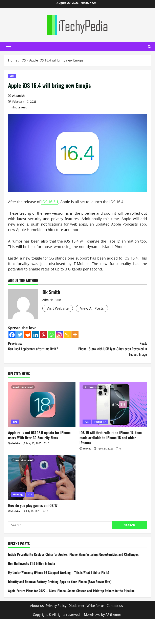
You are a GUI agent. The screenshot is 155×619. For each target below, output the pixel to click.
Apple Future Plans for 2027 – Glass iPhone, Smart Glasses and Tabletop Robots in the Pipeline (71, 590)
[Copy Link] (67, 334)
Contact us (115, 605)
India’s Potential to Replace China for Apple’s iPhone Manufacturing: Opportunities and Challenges (73, 554)
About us (37, 605)
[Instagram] (59, 334)
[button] (8, 46)
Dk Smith (18, 96)
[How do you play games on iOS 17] (41, 477)
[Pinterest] (43, 334)
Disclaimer (76, 605)
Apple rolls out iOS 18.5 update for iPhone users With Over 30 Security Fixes (39, 435)
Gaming (18, 494)
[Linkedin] (35, 334)
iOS (12, 76)
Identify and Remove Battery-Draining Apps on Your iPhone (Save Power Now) (59, 581)
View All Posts (92, 308)
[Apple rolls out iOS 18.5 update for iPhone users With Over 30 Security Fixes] (41, 404)
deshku (15, 443)
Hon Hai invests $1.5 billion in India (31, 563)
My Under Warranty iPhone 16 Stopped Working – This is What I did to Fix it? (59, 572)
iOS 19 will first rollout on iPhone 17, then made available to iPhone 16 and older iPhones (111, 437)
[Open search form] (149, 47)
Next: (112, 349)
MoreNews (92, 614)
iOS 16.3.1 (49, 201)
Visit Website (58, 308)
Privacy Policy (56, 605)
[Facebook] (12, 334)
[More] (75, 334)
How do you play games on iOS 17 (33, 505)
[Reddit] (27, 334)
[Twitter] (19, 334)
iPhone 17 (100, 421)
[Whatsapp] (51, 334)
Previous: (33, 346)
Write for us (96, 605)
